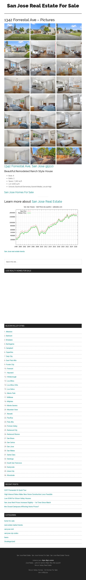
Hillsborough (11, 377)
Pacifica (10, 418)
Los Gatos (11, 389)
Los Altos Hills (12, 385)
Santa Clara (11, 455)
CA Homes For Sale (50, 570)
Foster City (10, 365)
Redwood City (12, 430)
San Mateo (11, 451)
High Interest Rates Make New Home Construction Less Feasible (28, 494)
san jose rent (9, 529)
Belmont (9, 336)
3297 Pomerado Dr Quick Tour (15, 490)
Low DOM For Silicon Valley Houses (17, 498)
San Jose (10, 447)
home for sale (9, 521)
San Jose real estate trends (14, 251)
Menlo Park (11, 393)
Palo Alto (10, 422)
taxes (6, 537)
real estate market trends (13, 525)
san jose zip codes (11, 533)
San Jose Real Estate (47, 201)
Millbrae (10, 397)
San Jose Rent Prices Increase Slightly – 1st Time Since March (27, 503)
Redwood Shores (13, 434)
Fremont (10, 369)
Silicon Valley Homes (36, 570)
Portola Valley (12, 426)
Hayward (10, 373)
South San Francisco (14, 463)
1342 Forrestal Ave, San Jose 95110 (29, 166)
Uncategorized (9, 541)
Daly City (9, 356)
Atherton (9, 332)
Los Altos (10, 381)
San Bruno (10, 438)
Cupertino (9, 352)
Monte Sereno (12, 406)
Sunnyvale (10, 467)
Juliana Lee (36, 560)
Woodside (11, 475)
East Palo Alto (11, 360)
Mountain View (12, 410)
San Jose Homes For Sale (19, 192)
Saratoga (10, 459)
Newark (10, 414)
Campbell (9, 348)
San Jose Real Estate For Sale (43, 6)
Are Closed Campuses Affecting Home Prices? (21, 507)
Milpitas (10, 401)
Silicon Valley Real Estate (43, 565)
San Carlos (11, 442)
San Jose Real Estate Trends (59, 555)
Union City (10, 471)
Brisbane (9, 340)
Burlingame (10, 344)
